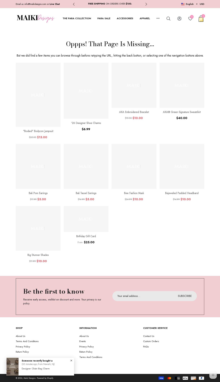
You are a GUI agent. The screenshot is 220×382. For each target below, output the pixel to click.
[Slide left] (73, 4)
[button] (55, 4)
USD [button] (202, 4)
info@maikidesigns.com (35, 4)
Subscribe (185, 296)
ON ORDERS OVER (110, 3)
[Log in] (179, 18)
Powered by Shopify (45, 378)
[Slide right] (146, 4)
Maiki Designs (29, 378)
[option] (110, 4)
